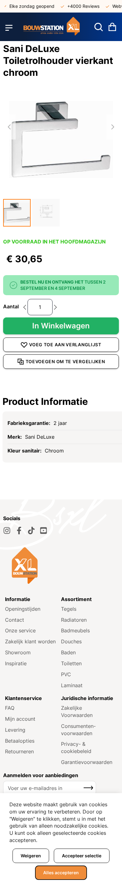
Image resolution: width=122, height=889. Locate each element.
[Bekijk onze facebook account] (19, 530)
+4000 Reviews (80, 6)
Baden (68, 652)
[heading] (61, 401)
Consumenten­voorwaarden (78, 729)
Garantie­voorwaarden (86, 762)
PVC (66, 674)
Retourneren (19, 751)
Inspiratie (16, 663)
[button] (17, 213)
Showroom (18, 652)
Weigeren (31, 855)
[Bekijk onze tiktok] (31, 530)
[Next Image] (112, 126)
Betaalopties (19, 741)
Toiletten (71, 663)
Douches (71, 641)
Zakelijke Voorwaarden (77, 711)
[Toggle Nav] (9, 27)
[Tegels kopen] (51, 28)
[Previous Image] (9, 126)
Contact (14, 620)
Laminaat (72, 685)
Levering (15, 730)
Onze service (20, 630)
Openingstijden (22, 609)
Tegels (68, 609)
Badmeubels (75, 630)
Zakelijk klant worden (30, 641)
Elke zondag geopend (28, 6)
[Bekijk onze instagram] (7, 530)
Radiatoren (74, 620)
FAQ (9, 708)
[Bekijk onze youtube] (43, 530)
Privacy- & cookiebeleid (76, 747)
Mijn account (20, 719)
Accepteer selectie (81, 855)
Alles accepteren (61, 872)
